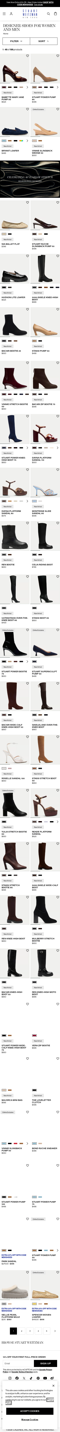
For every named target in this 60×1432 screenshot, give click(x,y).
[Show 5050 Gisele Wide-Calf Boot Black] (40, 875)
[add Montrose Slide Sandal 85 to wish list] (58, 470)
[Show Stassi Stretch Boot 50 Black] (40, 768)
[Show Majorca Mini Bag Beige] (4, 1090)
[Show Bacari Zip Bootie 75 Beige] (46, 394)
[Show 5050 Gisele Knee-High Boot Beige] (46, 287)
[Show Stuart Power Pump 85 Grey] (51, 87)
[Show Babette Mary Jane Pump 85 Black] (15, 87)
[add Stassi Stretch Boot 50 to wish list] (58, 737)
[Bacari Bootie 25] (15, 322)
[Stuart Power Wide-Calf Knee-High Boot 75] (15, 1017)
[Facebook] (17, 1378)
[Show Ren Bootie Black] (4, 554)
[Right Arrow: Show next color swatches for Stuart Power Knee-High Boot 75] (27, 447)
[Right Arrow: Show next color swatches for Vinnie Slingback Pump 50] (27, 1143)
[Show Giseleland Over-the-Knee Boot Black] (46, 715)
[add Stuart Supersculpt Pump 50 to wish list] (58, 630)
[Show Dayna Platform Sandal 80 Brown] (4, 501)
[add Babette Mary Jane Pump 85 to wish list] (27, 56)
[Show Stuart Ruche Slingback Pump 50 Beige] (40, 234)
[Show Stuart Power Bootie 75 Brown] (15, 661)
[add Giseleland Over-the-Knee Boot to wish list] (58, 683)
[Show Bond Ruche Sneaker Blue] (34, 1143)
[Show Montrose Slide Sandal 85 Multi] (34, 501)
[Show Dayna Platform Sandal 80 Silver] (21, 501)
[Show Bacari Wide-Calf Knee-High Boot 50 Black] (10, 715)
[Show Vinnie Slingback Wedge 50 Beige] (34, 140)
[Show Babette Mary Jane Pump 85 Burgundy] (4, 87)
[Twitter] (24, 1378)
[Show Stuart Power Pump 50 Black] (40, 1250)
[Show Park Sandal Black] (10, 1250)
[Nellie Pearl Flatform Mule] (15, 1285)
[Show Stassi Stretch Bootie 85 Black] (10, 875)
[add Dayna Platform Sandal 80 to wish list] (27, 470)
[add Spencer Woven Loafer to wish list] (58, 1272)
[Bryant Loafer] (15, 122)
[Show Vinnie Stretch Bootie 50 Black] (15, 394)
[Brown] (4, 928)
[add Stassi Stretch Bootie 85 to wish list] (27, 844)
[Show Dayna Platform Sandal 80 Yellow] (15, 501)
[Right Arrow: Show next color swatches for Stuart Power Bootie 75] (27, 661)
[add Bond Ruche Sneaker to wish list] (58, 1112)
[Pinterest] (38, 1378)
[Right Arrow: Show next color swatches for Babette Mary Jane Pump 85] (27, 87)
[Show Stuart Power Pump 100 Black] (4, 1197)
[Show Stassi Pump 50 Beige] (34, 341)
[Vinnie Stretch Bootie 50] (15, 375)
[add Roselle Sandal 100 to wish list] (27, 737)
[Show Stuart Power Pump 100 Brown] (10, 1197)
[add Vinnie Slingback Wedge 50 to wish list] (58, 109)
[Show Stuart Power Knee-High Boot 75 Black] (21, 447)
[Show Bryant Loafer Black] (15, 140)
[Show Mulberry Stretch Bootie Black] (34, 928)
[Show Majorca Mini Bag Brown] (10, 1090)
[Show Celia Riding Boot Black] (34, 554)
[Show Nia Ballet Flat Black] (10, 234)
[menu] (4, 13)
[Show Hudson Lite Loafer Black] (4, 287)
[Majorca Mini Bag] (15, 1071)
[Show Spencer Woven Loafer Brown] (46, 1304)
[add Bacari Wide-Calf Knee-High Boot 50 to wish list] (27, 683)
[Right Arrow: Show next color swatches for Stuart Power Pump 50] (57, 1250)
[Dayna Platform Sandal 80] (15, 482)
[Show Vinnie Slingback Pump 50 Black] (10, 1143)
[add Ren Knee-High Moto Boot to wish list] (58, 950)
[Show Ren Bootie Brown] (10, 554)
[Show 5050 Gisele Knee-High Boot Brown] (40, 287)
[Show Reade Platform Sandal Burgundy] (40, 821)
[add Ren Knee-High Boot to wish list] (27, 897)
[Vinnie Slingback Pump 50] (15, 1125)
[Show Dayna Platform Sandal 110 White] (46, 447)
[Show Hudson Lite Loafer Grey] (10, 287)
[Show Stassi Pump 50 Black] (40, 341)
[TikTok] (31, 1378)
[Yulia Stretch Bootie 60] (15, 803)
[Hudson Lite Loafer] (15, 269)
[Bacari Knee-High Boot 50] (15, 963)
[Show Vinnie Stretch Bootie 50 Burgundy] (4, 394)
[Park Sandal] (15, 1232)
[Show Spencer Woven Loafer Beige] (40, 1304)
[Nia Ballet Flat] (15, 215)
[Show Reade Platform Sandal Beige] (46, 821)
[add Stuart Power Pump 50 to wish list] (58, 1219)
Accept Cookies (29, 1411)
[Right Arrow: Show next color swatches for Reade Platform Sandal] (57, 821)
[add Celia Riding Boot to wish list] (58, 523)
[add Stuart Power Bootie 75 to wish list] (27, 630)
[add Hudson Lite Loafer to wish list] (27, 256)
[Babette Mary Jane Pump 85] (15, 68)
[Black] (4, 608)
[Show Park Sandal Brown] (4, 1250)
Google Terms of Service (22, 1372)
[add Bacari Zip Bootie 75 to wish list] (58, 363)
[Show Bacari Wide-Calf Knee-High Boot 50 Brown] (4, 715)
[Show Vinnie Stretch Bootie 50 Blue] (10, 394)
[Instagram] (9, 1378)
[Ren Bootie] (15, 536)
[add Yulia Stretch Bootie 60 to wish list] (27, 790)
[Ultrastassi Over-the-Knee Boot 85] (15, 589)
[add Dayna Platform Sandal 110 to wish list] (58, 416)
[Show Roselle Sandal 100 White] (4, 768)
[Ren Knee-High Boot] (15, 910)
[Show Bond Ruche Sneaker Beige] (40, 1143)
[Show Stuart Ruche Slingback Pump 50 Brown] (34, 234)
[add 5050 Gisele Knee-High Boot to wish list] (58, 256)
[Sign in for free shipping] (11, 13)
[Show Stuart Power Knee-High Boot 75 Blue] (4, 447)
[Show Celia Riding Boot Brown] (40, 554)
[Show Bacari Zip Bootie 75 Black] (40, 394)
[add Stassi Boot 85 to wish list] (58, 576)
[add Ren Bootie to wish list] (27, 523)
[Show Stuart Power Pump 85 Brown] (34, 87)
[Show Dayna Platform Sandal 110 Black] (40, 447)
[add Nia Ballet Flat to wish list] (27, 202)
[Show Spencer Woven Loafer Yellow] (34, 1304)
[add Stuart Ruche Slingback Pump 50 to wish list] (58, 202)
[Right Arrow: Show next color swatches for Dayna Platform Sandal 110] (57, 447)
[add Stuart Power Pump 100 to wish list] (27, 1165)
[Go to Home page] (30, 14)
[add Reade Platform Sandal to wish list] (58, 790)
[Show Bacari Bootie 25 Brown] (10, 341)
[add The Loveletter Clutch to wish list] (58, 1058)
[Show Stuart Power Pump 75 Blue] (34, 1197)
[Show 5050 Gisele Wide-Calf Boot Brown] (34, 875)
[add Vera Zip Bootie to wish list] (58, 1004)
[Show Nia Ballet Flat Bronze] (4, 234)
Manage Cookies (29, 1419)
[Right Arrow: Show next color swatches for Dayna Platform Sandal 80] (27, 501)
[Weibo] (52, 1378)
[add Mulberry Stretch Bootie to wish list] (58, 897)
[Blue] (34, 661)
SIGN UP (45, 1363)
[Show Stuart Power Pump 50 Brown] (34, 1250)
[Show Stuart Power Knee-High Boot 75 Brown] (10, 447)
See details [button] (38, 5)
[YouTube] (45, 1378)
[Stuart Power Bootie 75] (15, 643)
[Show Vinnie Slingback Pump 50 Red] (15, 1143)
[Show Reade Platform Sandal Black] (51, 821)
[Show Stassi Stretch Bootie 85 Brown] (4, 875)
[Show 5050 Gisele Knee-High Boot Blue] (57, 287)
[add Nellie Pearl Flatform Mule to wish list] (27, 1272)
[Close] (53, 1385)
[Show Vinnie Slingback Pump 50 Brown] (21, 1143)
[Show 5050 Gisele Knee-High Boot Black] (34, 287)
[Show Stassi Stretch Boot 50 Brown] (34, 768)
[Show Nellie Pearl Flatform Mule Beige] (10, 1304)
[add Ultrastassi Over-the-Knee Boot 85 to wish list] (27, 576)
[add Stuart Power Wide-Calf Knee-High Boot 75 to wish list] (27, 1004)
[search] (48, 13)
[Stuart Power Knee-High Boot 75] (15, 429)
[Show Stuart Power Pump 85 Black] (46, 87)
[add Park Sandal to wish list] (27, 1219)
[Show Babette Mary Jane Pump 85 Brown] (10, 87)
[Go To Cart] (55, 14)
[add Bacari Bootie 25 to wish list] (27, 309)
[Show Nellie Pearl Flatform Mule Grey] (4, 1304)
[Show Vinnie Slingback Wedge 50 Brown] (40, 140)
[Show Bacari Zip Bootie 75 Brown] (34, 394)
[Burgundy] (34, 1035)
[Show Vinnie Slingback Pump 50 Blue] (4, 1143)
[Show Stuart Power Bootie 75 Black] (4, 661)
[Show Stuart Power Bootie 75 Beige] (10, 661)
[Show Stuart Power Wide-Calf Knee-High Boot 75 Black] (4, 1035)
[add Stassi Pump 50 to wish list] (58, 309)
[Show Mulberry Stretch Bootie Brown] (40, 928)
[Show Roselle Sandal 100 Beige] (10, 768)
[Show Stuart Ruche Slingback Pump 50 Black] (46, 234)
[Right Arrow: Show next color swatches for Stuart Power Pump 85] (57, 87)
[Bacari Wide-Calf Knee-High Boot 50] (15, 696)
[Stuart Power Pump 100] (15, 1178)
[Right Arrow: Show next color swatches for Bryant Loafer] (27, 140)
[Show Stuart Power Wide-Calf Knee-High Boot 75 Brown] (10, 1035)
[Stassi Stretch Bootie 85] (15, 856)
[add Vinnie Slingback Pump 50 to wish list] (27, 1112)
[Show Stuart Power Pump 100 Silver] (15, 1197)
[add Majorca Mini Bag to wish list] (27, 1058)
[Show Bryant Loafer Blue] (4, 140)
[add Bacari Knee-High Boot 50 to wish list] (27, 950)
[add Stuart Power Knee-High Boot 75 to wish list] (27, 416)
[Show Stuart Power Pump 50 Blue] (46, 1250)
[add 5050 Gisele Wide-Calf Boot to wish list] (58, 844)
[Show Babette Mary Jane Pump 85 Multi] (21, 87)
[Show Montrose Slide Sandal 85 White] (40, 501)
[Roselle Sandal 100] (15, 749)
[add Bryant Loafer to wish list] (27, 109)
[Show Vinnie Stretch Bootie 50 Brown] (27, 394)
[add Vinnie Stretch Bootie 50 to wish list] (27, 363)
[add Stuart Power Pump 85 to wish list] (58, 56)
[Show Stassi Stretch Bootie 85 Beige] (15, 875)
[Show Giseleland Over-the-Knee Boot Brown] (34, 715)
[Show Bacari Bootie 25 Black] (4, 341)
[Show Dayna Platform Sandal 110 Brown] (34, 447)
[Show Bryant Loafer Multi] (21, 140)
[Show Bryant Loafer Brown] (10, 140)
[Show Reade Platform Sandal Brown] (34, 821)
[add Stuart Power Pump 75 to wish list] (58, 1165)
